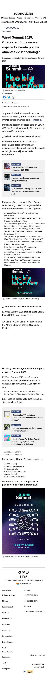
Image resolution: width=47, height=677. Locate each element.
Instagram (6, 669)
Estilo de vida (7, 619)
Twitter (4, 663)
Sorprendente (7, 636)
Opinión (38, 18)
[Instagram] (27, 572)
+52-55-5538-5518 (31, 595)
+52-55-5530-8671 (31, 601)
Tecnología (6, 31)
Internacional (29, 18)
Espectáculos (7, 642)
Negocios (6, 630)
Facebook (6, 657)
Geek (4, 648)
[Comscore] (23, 584)
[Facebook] (4, 97)
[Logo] (23, 13)
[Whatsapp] (13, 97)
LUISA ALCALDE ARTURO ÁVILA (14, 22)
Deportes (6, 624)
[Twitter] (9, 97)
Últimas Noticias (8, 18)
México (19, 18)
